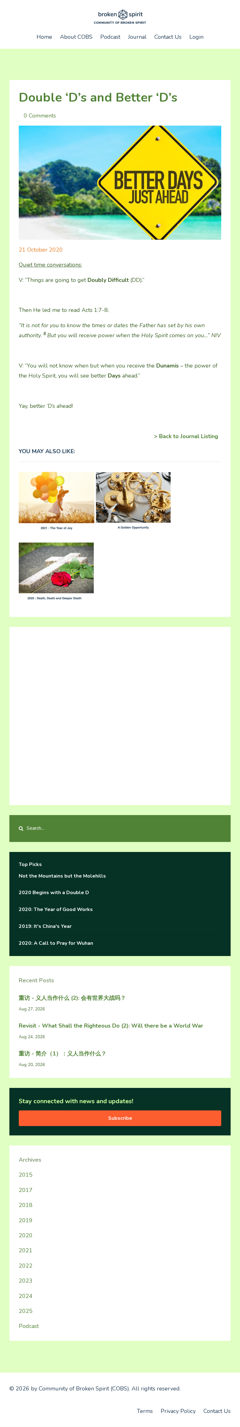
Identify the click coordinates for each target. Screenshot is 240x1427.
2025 (25, 1311)
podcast (29, 1326)
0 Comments (40, 115)
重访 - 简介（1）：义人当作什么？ (63, 1053)
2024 (25, 1296)
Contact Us (168, 36)
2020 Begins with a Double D (54, 892)
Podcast (110, 36)
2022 (25, 1265)
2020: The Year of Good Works (56, 909)
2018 (25, 1205)
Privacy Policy (178, 1411)
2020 (25, 1235)
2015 (25, 1175)
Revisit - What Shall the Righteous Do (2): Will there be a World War (111, 1025)
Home (44, 36)
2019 (25, 1220)
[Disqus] (120, 714)
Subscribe (120, 1118)
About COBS (76, 36)
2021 (25, 1250)
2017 (25, 1190)
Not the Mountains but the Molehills (62, 876)
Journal (137, 36)
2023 (25, 1280)
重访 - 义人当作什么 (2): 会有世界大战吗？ (72, 998)
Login (196, 36)
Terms (145, 1411)
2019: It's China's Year (45, 926)
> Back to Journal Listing (186, 436)
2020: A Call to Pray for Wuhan (56, 943)
